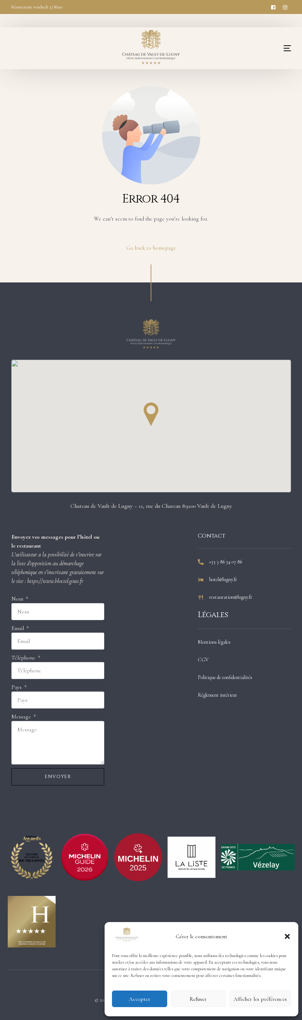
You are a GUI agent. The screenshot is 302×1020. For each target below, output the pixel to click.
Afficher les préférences (260, 999)
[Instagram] (285, 6)
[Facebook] (273, 6)
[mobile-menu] (272, 48)
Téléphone (24, 657)
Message (21, 716)
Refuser (198, 999)
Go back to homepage (151, 248)
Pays (17, 687)
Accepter (139, 999)
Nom (18, 598)
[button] (287, 936)
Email (18, 628)
